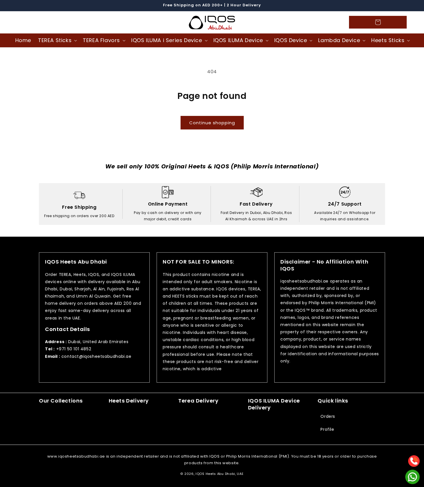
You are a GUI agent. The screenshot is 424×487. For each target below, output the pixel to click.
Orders (327, 416)
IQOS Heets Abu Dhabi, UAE (220, 473)
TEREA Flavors (101, 40)
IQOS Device (290, 40)
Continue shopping (212, 123)
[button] (23, 22)
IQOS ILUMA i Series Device (166, 40)
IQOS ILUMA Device (238, 40)
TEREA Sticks (55, 40)
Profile (327, 429)
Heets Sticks (387, 40)
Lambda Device (339, 40)
